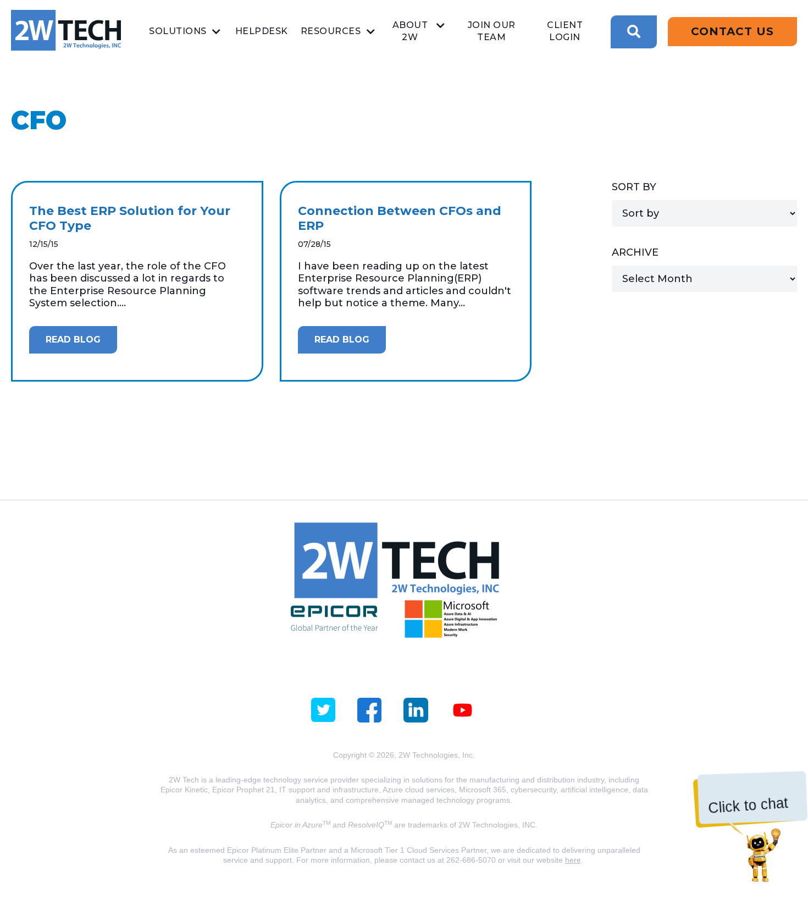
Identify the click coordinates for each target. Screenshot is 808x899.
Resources (331, 31)
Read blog (73, 339)
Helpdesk (261, 31)
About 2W (410, 31)
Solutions (178, 31)
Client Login (565, 31)
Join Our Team (492, 31)
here (573, 860)
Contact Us (732, 31)
